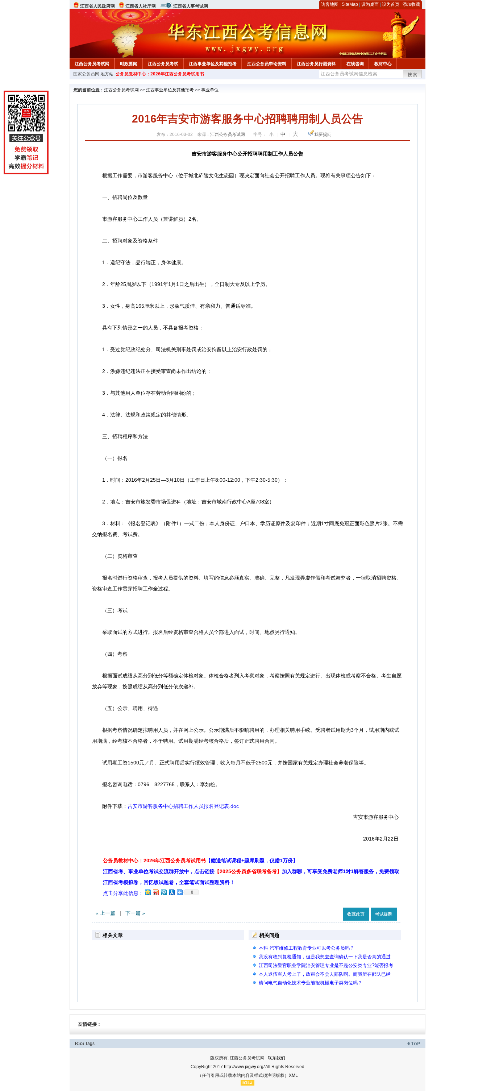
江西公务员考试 (163, 63)
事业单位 (210, 89)
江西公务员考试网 (92, 63)
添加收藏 (411, 4)
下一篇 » (135, 913)
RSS (79, 1043)
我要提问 (323, 134)
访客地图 (329, 4)
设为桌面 (370, 4)
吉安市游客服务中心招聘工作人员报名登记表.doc (183, 806)
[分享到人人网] (171, 892)
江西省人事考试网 (190, 6)
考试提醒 (383, 914)
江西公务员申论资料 (266, 63)
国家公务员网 (86, 73)
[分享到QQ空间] (147, 892)
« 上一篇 (105, 913)
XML (293, 1075)
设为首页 (390, 4)
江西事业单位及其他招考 (213, 63)
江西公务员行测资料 (316, 63)
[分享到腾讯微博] (163, 892)
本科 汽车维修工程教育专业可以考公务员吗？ (306, 948)
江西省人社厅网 (140, 6)
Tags (90, 1043)
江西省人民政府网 (97, 6)
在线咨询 (355, 63)
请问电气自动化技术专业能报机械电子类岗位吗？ (310, 983)
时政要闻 (128, 63)
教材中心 (383, 63)
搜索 (413, 74)
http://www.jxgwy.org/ (244, 1066)
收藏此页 (356, 914)
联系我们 (276, 1058)
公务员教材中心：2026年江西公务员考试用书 (160, 73)
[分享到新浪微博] (155, 892)
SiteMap (350, 4)
